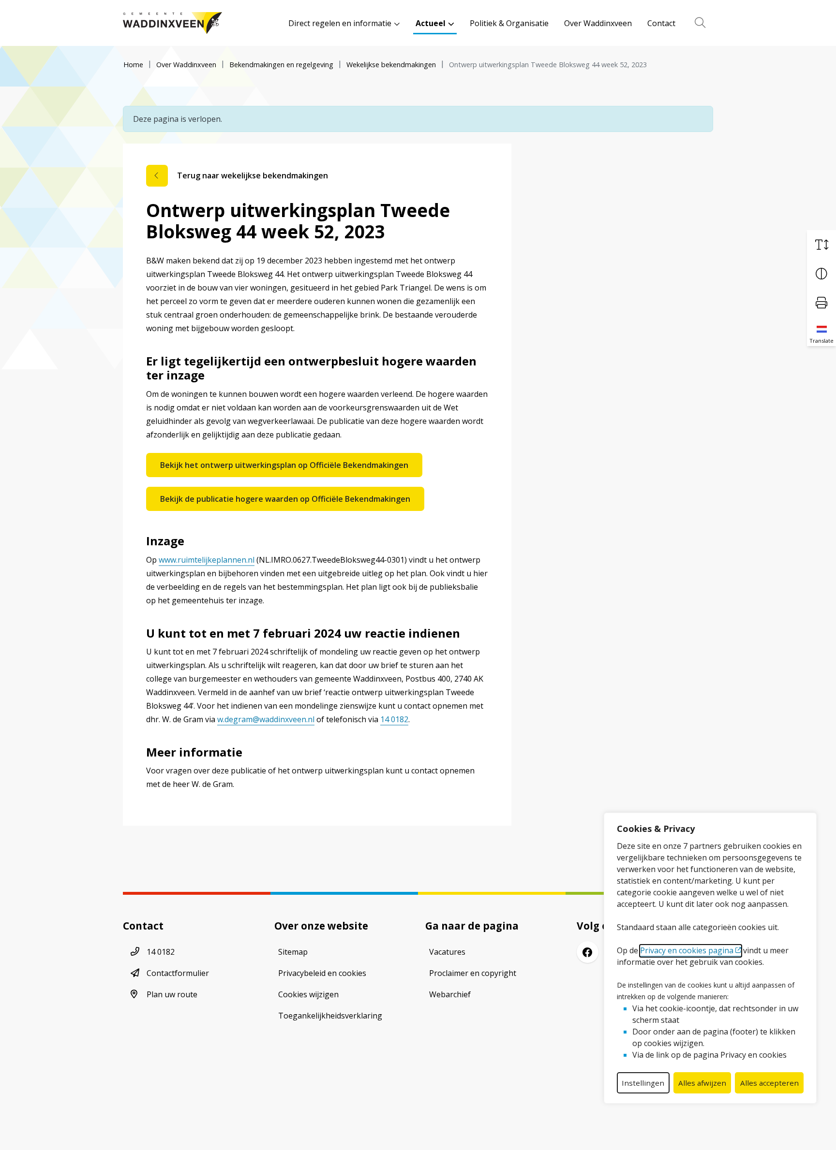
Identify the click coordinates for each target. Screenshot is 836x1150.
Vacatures (447, 951)
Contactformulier (178, 973)
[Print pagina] (821, 302)
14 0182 (394, 719)
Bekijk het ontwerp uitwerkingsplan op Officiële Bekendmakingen (284, 465)
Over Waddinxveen (598, 23)
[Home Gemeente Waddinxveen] (172, 23)
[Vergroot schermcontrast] (821, 273)
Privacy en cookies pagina (686, 950)
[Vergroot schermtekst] (821, 244)
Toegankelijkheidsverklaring (330, 1015)
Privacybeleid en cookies (322, 973)
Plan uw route (172, 994)
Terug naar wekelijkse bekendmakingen (252, 175)
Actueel (431, 23)
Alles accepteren (769, 1083)
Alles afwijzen (702, 1083)
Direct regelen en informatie (339, 23)
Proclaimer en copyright (472, 973)
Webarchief (450, 994)
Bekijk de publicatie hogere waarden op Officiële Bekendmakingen (285, 499)
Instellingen (643, 1083)
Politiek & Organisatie (509, 23)
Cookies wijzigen (308, 994)
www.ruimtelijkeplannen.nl (206, 559)
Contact (661, 23)
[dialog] (710, 958)
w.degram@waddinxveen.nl (265, 719)
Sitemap (293, 951)
